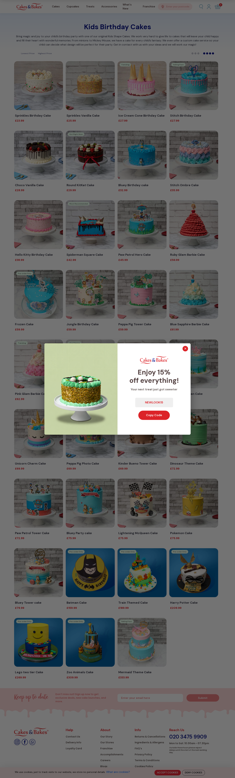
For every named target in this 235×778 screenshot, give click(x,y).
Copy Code (154, 415)
